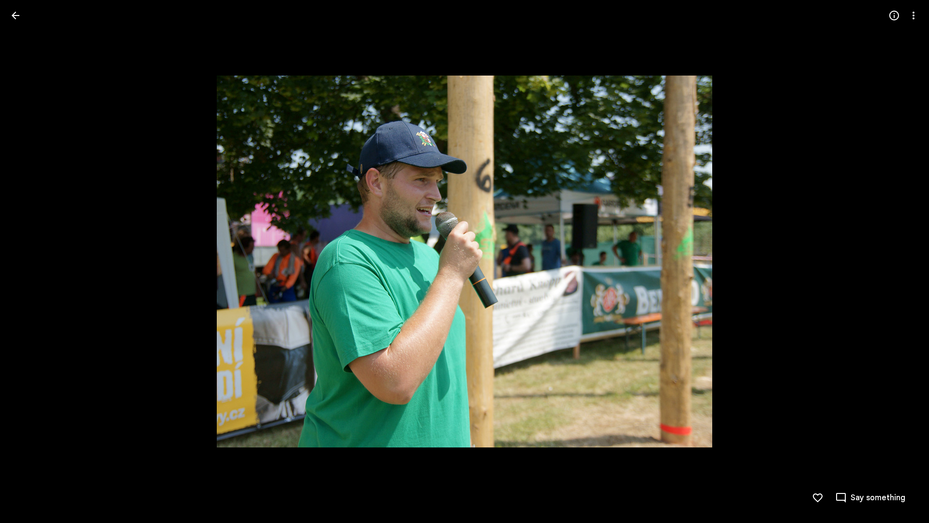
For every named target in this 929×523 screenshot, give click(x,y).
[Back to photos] (15, 15)
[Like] (818, 498)
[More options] (913, 15)
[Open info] (894, 15)
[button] (27, 261)
